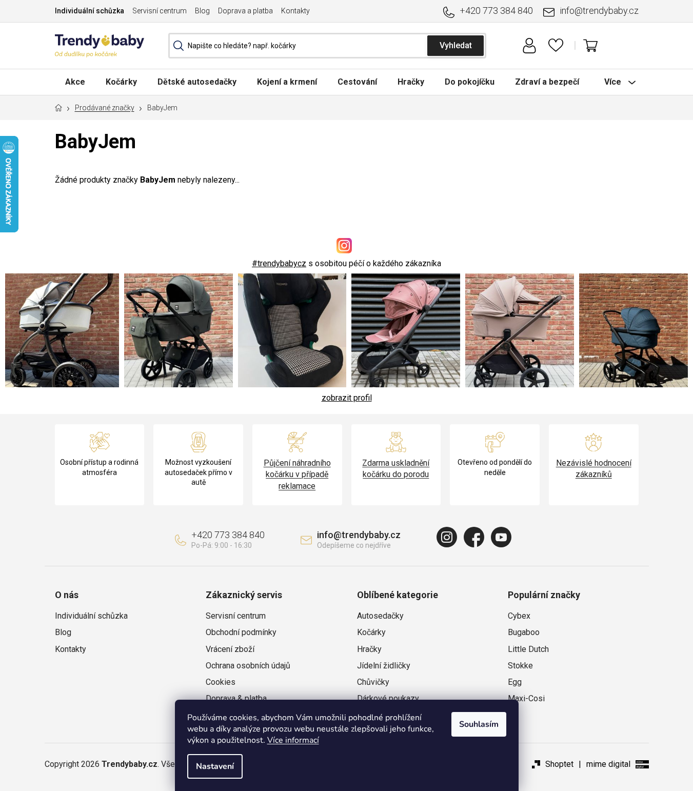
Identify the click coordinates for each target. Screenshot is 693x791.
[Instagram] (447, 537)
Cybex (519, 616)
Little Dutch (528, 649)
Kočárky (371, 632)
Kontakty (295, 11)
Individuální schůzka (89, 11)
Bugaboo (524, 632)
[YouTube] (501, 537)
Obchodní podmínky (241, 632)
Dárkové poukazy (388, 698)
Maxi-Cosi (526, 698)
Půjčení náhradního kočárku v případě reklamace (297, 474)
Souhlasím (479, 724)
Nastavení (215, 766)
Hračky (369, 649)
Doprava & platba (236, 698)
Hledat (455, 45)
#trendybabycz (279, 263)
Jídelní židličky (383, 665)
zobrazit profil (347, 398)
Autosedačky (380, 616)
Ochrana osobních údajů (248, 665)
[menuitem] (75, 81)
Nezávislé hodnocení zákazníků (593, 468)
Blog (202, 11)
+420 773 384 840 (496, 10)
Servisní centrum (159, 11)
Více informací (293, 740)
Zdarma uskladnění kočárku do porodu (395, 468)
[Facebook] (474, 537)
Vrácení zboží (230, 649)
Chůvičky (373, 682)
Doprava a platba (245, 11)
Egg (515, 682)
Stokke (520, 665)
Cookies (220, 682)
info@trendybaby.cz (599, 10)
